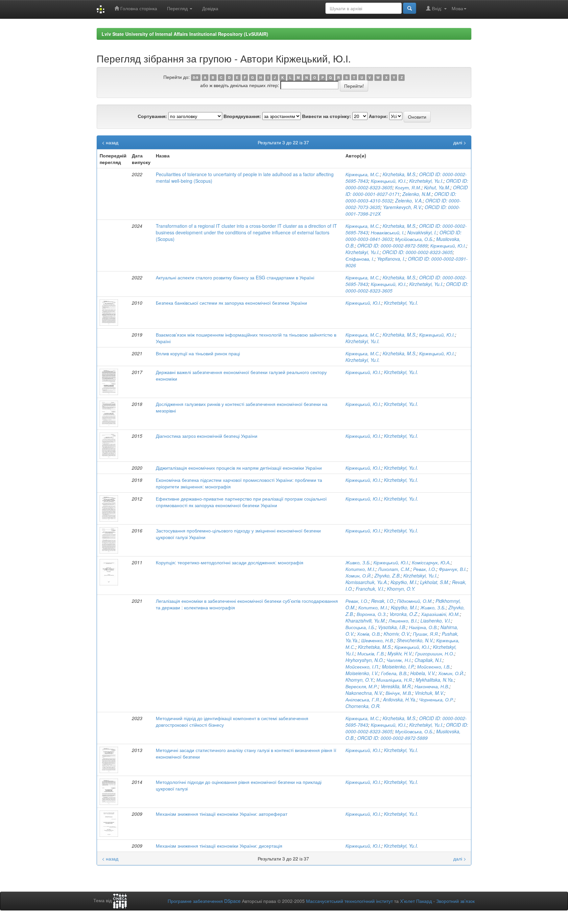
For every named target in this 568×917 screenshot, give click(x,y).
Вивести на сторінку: (326, 116)
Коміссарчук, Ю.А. (431, 562)
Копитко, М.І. (360, 569)
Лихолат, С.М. (394, 569)
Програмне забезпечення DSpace (204, 901)
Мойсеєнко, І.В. (434, 666)
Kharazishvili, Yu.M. (365, 620)
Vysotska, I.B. (392, 627)
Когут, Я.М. (408, 187)
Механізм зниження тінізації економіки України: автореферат (221, 814)
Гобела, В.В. (394, 673)
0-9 (195, 77)
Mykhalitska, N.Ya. (435, 679)
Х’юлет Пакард (416, 901)
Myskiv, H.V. (400, 653)
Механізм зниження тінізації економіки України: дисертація (219, 845)
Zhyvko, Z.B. (387, 575)
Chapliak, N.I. (428, 660)
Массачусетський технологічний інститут (349, 901)
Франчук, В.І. (453, 569)
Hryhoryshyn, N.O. (364, 660)
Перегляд (178, 8)
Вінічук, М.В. (399, 693)
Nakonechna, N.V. (364, 693)
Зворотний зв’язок (455, 901)
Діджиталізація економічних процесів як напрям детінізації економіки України (239, 467)
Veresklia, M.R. (396, 686)
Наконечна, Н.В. (431, 686)
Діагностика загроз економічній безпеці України (206, 436)
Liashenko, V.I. (435, 620)
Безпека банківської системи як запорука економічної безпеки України (231, 302)
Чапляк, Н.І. (399, 660)
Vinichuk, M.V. (429, 693)
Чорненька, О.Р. (436, 699)
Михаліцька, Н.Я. (394, 679)
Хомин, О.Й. (358, 575)
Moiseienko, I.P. (398, 666)
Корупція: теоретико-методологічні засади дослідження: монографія (229, 562)
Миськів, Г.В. (371, 653)
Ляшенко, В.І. (403, 620)
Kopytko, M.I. (403, 582)
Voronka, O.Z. (404, 614)
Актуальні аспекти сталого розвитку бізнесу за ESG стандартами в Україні (235, 277)
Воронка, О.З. (372, 614)
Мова (457, 8)
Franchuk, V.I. (370, 588)
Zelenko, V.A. (409, 200)
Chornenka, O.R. (363, 706)
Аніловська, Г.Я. (362, 699)
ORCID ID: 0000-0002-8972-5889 (392, 245)
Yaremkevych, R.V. (402, 207)
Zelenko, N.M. (417, 194)
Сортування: (152, 116)
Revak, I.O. (382, 601)
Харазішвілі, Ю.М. (440, 614)
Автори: (378, 116)
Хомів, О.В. (369, 633)
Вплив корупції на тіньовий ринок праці (198, 353)
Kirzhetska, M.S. (399, 174)
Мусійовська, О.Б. (414, 239)
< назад (110, 142)
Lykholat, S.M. (434, 582)
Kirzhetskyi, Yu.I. (426, 180)
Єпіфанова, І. (359, 258)
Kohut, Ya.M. (437, 187)
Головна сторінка (138, 8)
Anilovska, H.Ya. (399, 699)
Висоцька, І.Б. (360, 627)
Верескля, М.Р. (361, 686)
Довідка (210, 8)
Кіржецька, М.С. (362, 174)
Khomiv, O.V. (397, 633)
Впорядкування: (242, 116)
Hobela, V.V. (423, 673)
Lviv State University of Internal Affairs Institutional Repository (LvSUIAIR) (185, 34)
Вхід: (437, 8)
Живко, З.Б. (358, 562)
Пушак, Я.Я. (426, 633)
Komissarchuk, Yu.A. (366, 582)
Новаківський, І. (388, 232)
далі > (459, 142)
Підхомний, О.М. (415, 601)
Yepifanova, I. (391, 258)
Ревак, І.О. (424, 569)
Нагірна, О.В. (423, 627)
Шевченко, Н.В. (377, 640)
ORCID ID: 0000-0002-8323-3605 (417, 252)
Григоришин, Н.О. (434, 653)
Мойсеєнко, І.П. (362, 666)
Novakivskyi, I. (422, 232)
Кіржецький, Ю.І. (389, 180)
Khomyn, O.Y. (401, 588)
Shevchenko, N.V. (415, 640)
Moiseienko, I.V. (361, 673)
